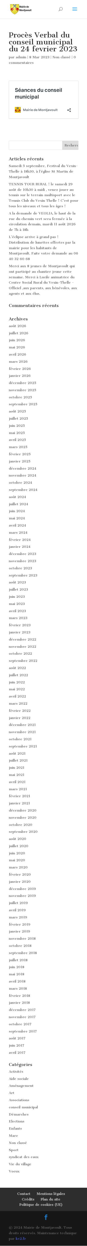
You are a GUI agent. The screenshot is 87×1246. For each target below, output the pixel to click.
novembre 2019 (22, 896)
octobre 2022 (20, 653)
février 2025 (20, 454)
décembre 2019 (22, 889)
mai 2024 (17, 518)
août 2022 (17, 668)
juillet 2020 (18, 846)
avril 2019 (17, 910)
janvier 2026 (20, 376)
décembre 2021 (22, 725)
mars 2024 (18, 532)
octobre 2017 (20, 1024)
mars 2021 (18, 789)
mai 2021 (16, 775)
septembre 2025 (23, 404)
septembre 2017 (23, 1031)
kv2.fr (21, 1239)
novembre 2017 (22, 1017)
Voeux (14, 1171)
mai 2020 (17, 860)
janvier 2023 (19, 632)
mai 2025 (17, 433)
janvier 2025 (19, 461)
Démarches (19, 1114)
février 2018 (19, 996)
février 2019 (19, 924)
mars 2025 (18, 447)
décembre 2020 (22, 810)
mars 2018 (18, 988)
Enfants (15, 1128)
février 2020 (20, 874)
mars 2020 (18, 867)
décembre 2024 (22, 468)
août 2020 (17, 839)
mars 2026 (18, 362)
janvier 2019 (19, 931)
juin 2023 (17, 597)
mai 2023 (17, 604)
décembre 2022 (22, 639)
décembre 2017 (22, 1010)
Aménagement (21, 1086)
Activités (16, 1071)
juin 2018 (16, 967)
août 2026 (17, 326)
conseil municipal (23, 1107)
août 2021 (17, 753)
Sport (14, 1150)
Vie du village (20, 1164)
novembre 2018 (22, 938)
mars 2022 (18, 703)
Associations (19, 1100)
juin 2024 (17, 511)
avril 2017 (17, 1053)
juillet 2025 (18, 418)
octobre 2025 (20, 397)
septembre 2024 (23, 490)
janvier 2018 (19, 1003)
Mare (13, 1136)
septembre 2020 (23, 832)
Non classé (61, 57)
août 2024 (17, 497)
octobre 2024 (20, 482)
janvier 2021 (19, 803)
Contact (23, 1194)
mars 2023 (18, 618)
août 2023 (17, 582)
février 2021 (19, 796)
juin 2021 (16, 768)
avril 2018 (17, 981)
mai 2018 (16, 974)
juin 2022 (17, 682)
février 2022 (20, 711)
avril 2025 (17, 440)
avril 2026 (17, 354)
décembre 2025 (22, 383)
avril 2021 (17, 782)
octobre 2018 (20, 946)
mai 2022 (17, 689)
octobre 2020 (20, 825)
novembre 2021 (22, 732)
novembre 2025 (22, 390)
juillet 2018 (18, 960)
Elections (16, 1121)
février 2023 (20, 625)
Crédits (28, 1199)
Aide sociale (19, 1079)
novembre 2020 (22, 817)
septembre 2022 (23, 661)
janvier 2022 (19, 718)
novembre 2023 (22, 561)
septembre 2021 (23, 746)
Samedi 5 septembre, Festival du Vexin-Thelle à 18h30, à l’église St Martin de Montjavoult (43, 171)
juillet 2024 (18, 504)
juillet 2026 (18, 333)
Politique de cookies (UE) (41, 1205)
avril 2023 (17, 611)
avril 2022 (17, 696)
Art (11, 1093)
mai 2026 (17, 347)
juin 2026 (17, 340)
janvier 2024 (19, 547)
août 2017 (17, 1038)
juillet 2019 (18, 903)
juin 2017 (16, 1045)
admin (21, 57)
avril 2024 (17, 525)
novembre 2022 (22, 647)
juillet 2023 (18, 589)
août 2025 (17, 411)
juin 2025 (17, 426)
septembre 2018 (23, 953)
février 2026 (20, 369)
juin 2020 (17, 853)
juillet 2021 (18, 760)
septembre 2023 (23, 575)
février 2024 (20, 540)
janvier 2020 (20, 882)
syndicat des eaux (24, 1157)
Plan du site (50, 1199)
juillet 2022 (18, 675)
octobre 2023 (20, 568)
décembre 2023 (22, 554)
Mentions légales (51, 1194)
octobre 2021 (20, 739)
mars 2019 (18, 917)
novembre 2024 (22, 475)
